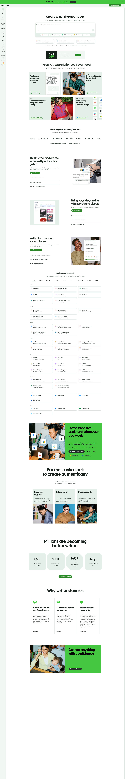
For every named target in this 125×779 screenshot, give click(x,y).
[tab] (34, 280)
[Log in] (123, 5)
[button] (122, 2)
